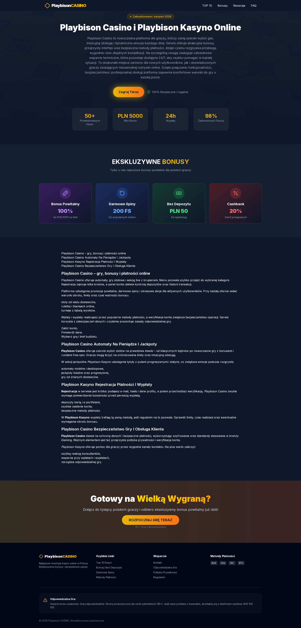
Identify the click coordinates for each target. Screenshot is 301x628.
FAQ (253, 5)
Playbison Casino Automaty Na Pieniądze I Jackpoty (96, 257)
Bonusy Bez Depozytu (109, 567)
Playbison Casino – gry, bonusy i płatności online (93, 253)
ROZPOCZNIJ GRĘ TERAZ (150, 520)
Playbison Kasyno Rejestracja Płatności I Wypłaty (93, 261)
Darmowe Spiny (105, 572)
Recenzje (239, 5)
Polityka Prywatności (165, 572)
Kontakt (157, 562)
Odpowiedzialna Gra (165, 567)
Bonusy (223, 5)
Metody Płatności (106, 577)
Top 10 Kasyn (104, 562)
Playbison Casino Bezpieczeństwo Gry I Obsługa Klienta (98, 266)
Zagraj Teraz (129, 92)
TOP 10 (207, 5)
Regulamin (159, 577)
